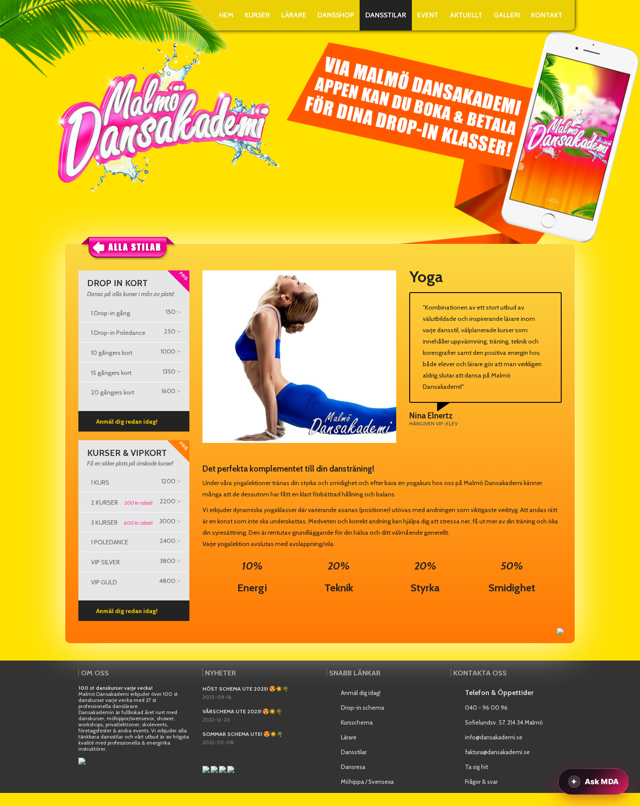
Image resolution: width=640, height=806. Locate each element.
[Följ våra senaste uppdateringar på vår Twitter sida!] (230, 768)
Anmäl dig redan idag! (127, 421)
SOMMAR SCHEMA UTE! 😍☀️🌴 (242, 734)
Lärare (349, 737)
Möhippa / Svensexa (367, 781)
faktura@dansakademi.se (497, 752)
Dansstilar (354, 752)
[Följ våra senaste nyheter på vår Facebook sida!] (206, 768)
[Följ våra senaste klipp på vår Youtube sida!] (215, 768)
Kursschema (357, 722)
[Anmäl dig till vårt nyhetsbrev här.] (81, 760)
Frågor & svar (481, 781)
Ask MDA (602, 781)
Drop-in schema (362, 707)
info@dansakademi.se (493, 737)
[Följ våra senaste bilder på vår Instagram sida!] (223, 768)
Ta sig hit (476, 766)
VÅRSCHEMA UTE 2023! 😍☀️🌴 (242, 711)
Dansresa (353, 766)
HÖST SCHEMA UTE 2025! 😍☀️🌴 (245, 688)
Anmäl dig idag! (361, 692)
